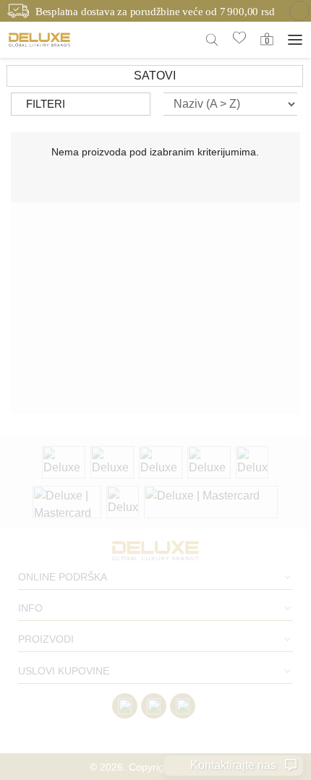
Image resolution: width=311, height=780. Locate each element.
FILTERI (45, 104)
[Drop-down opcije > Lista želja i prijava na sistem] (39, 39)
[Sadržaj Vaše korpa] (266, 39)
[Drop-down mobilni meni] (295, 40)
